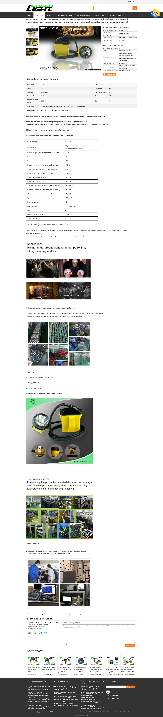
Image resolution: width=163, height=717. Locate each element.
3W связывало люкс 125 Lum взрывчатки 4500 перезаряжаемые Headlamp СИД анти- (92, 688)
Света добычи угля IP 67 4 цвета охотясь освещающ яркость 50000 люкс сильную (65, 688)
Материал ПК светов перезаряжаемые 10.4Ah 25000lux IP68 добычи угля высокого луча (128, 672)
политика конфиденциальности (39, 712)
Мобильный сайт (113, 698)
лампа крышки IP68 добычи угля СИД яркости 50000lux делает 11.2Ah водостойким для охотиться (80, 673)
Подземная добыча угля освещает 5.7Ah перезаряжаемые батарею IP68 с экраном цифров (49, 672)
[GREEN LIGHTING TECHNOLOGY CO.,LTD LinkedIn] (108, 692)
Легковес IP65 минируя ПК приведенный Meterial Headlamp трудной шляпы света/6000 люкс (38, 693)
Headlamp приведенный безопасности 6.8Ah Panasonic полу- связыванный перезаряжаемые (92, 707)
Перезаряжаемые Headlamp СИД (92, 682)
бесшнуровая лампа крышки (74, 614)
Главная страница (32, 19)
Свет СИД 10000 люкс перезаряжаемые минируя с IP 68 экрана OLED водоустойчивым (38, 707)
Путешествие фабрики (64, 15)
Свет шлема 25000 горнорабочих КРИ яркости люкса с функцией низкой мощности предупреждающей (66, 703)
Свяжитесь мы (100, 15)
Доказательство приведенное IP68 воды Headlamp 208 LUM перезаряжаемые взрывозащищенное (92, 694)
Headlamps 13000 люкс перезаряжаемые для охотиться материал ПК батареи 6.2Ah (91, 701)
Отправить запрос (116, 15)
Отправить (130, 687)
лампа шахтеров (56, 614)
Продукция (43, 19)
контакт (105, 74)
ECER (86, 715)
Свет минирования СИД (38, 681)
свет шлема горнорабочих (38, 614)
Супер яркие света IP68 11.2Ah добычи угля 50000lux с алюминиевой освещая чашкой (64, 672)
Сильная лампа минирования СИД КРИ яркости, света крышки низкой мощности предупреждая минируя (39, 688)
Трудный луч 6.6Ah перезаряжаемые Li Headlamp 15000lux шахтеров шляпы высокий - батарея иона (96, 673)
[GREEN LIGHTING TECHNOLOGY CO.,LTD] (39, 8)
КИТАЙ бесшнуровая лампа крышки (61, 712)
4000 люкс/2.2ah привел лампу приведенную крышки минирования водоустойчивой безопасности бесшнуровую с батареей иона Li (39, 700)
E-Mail (109, 696)
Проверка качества (83, 15)
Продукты (39, 15)
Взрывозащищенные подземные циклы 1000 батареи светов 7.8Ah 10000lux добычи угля (33, 672)
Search (135, 8)
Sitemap (115, 696)
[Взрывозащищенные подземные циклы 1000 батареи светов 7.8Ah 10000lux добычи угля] (34, 660)
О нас (49, 15)
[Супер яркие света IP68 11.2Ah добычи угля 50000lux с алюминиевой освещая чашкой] (65, 660)
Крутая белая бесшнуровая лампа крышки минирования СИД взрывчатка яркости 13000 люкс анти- (66, 697)
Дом (29, 15)
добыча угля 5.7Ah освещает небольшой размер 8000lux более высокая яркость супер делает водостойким (112, 672)
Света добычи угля (55, 19)
